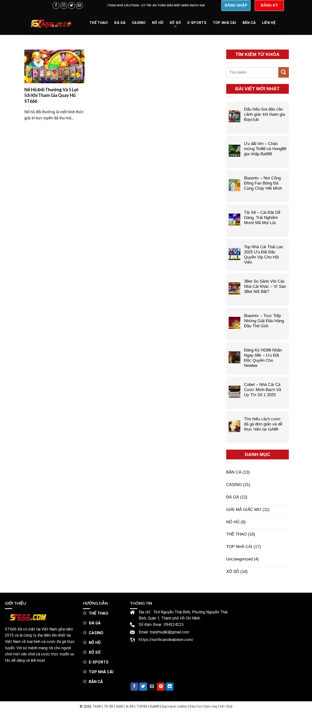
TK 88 (108, 706)
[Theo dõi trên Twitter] (71, 5)
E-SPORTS (196, 23)
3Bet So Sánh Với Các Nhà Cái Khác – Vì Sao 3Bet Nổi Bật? (265, 286)
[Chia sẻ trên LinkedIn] (170, 686)
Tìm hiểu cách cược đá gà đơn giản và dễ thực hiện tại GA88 (263, 424)
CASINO (139, 23)
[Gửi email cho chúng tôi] (79, 5)
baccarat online (174, 706)
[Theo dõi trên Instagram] (63, 5)
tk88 (119, 706)
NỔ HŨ (157, 23)
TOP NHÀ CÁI (224, 23)
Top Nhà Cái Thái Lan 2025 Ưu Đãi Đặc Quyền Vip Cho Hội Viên (263, 254)
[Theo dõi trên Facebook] (55, 5)
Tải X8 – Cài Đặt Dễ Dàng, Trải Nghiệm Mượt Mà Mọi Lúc (262, 217)
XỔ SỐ (175, 23)
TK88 (96, 706)
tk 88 (130, 706)
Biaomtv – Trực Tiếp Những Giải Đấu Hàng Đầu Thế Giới (264, 320)
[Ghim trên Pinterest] (161, 686)
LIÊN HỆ (269, 23)
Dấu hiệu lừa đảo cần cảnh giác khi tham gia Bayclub (264, 114)
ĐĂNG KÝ (269, 5)
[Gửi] (283, 72)
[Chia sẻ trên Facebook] (134, 686)
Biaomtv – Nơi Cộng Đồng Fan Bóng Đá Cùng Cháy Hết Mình (263, 183)
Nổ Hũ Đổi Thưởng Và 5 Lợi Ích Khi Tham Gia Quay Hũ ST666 (51, 95)
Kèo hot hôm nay (203, 706)
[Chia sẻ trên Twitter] (143, 686)
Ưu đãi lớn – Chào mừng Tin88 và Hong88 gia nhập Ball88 (265, 148)
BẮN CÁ (249, 23)
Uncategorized (239, 559)
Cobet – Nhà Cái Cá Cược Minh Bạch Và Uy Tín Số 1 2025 (262, 389)
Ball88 (154, 706)
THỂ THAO (98, 23)
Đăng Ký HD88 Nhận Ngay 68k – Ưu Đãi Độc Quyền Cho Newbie (263, 358)
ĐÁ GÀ (119, 23)
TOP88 (141, 706)
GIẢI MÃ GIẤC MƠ (243, 509)
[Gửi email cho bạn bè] (152, 686)
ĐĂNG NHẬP (236, 5)
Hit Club (226, 706)
